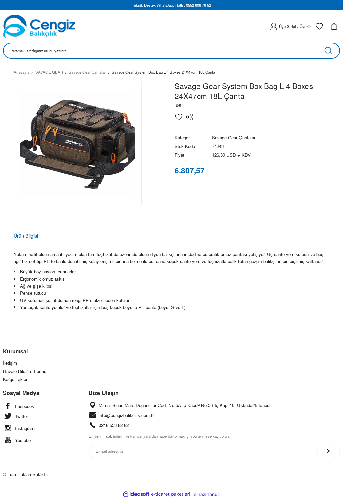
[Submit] (328, 451)
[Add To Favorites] (179, 117)
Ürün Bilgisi (26, 235)
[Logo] (39, 26)
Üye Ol (306, 26)
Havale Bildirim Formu (24, 371)
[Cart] (334, 26)
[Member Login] (273, 26)
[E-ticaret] (170, 494)
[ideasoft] (136, 494)
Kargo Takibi (15, 379)
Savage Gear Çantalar (233, 137)
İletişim (10, 363)
